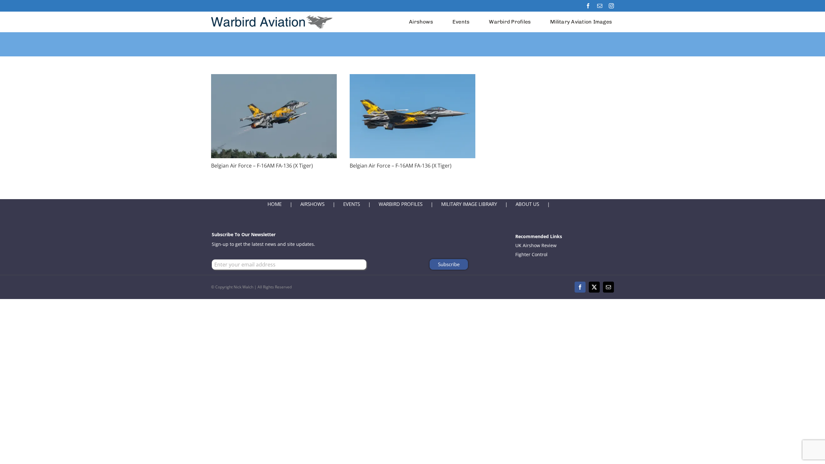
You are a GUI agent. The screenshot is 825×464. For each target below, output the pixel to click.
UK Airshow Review (536, 245)
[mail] (599, 5)
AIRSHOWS (312, 204)
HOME (274, 204)
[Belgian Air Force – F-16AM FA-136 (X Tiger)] (274, 78)
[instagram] (611, 5)
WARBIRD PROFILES (400, 204)
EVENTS (351, 204)
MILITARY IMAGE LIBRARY (469, 204)
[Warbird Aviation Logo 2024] (273, 14)
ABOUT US (527, 204)
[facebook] (588, 5)
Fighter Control (531, 254)
